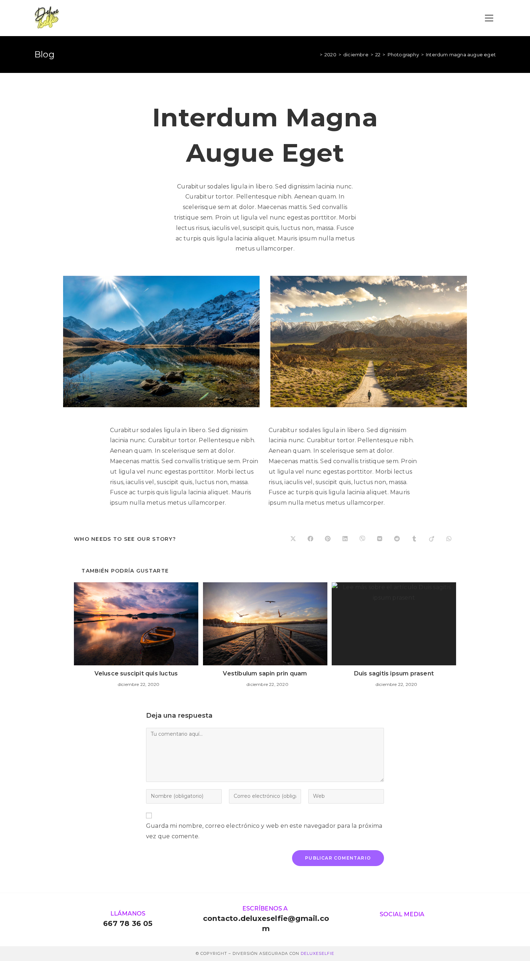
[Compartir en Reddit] (397, 539)
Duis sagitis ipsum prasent (394, 673)
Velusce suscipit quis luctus (136, 673)
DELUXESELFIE (317, 953)
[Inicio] (316, 54)
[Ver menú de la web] (489, 18)
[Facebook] (408, 924)
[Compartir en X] (293, 539)
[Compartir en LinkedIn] (345, 539)
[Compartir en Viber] (362, 539)
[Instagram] (395, 924)
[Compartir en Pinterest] (328, 539)
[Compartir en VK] (379, 539)
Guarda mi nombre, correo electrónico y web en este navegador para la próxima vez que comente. (264, 831)
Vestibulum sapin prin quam (265, 673)
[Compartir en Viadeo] (431, 539)
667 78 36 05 (128, 923)
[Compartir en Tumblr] (414, 539)
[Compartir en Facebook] (310, 539)
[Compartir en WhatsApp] (449, 539)
